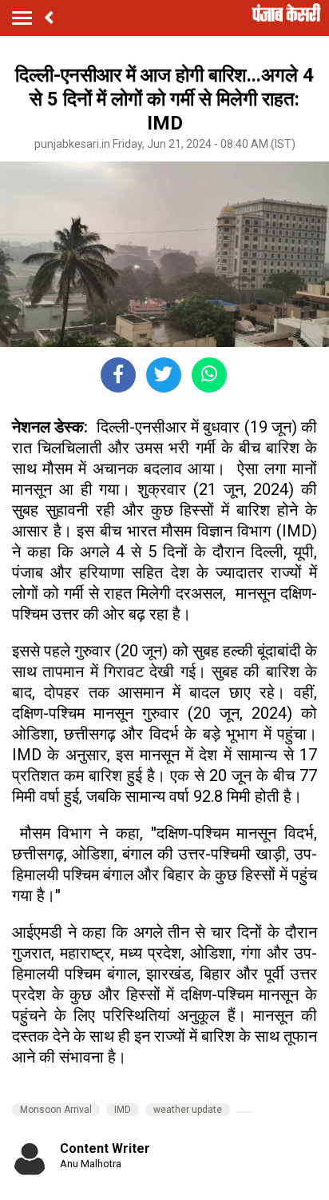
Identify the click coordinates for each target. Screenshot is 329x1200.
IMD (122, 1109)
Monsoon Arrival (56, 1109)
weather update (187, 1109)
